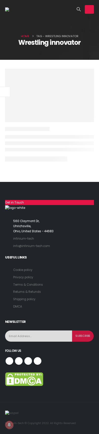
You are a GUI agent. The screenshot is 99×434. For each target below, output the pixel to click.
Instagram (28, 361)
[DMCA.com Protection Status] (24, 379)
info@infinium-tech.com (31, 246)
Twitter (19, 361)
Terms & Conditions (28, 285)
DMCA (17, 307)
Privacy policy (23, 277)
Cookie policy (22, 270)
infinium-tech (23, 239)
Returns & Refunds (27, 292)
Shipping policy (24, 299)
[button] (79, 9)
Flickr (37, 361)
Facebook (9, 361)
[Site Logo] (17, 9)
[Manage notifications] (9, 425)
